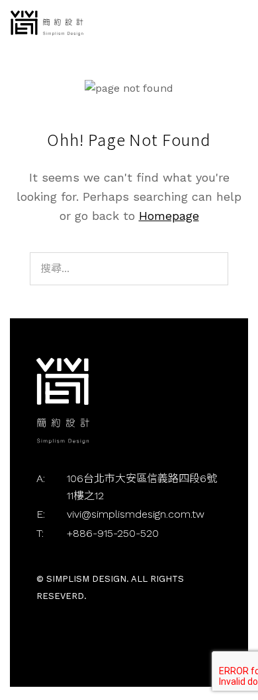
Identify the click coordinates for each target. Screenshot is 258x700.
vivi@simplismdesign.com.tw (135, 514)
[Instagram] (58, 639)
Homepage (169, 216)
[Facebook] (43, 639)
